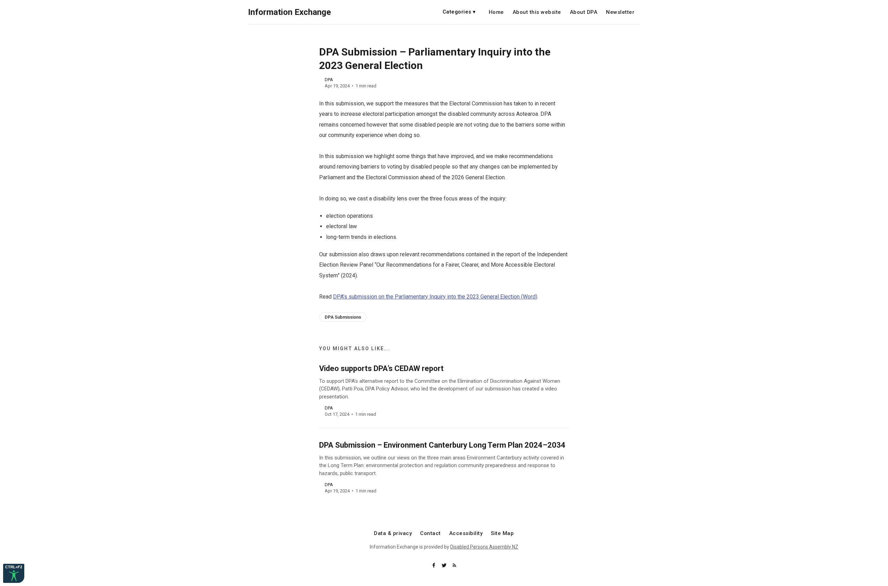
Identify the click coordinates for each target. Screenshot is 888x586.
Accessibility (466, 533)
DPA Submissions (343, 317)
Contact (430, 533)
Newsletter (620, 12)
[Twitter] (444, 565)
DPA (329, 79)
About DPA (584, 12)
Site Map (502, 533)
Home (496, 12)
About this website (537, 12)
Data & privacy (393, 533)
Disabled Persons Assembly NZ (484, 547)
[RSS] (454, 565)
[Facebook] (434, 565)
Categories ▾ (459, 12)
